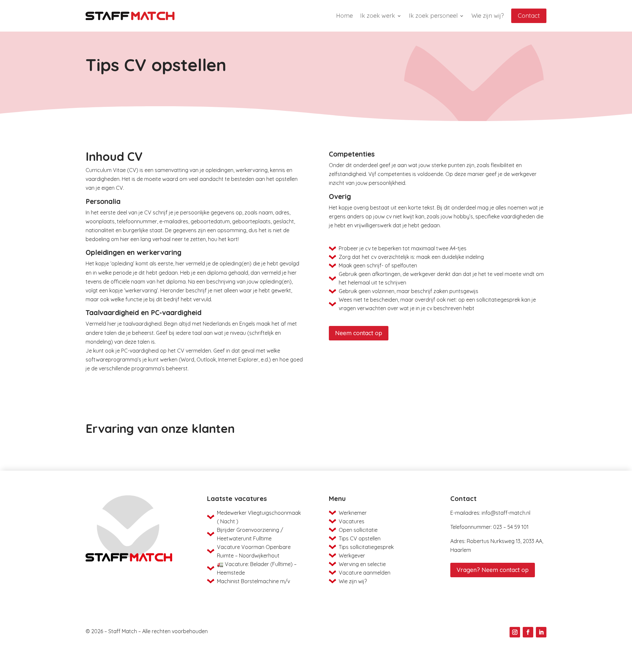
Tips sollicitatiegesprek (366, 547)
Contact (529, 15)
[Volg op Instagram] (515, 632)
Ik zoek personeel (433, 15)
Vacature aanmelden (364, 572)
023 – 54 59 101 (511, 527)
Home (344, 15)
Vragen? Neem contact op (493, 570)
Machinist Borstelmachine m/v (253, 581)
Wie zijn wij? (487, 15)
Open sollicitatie (358, 530)
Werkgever (352, 555)
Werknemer (353, 512)
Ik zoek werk (377, 15)
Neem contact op (358, 333)
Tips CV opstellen (360, 538)
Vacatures (351, 521)
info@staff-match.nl (506, 512)
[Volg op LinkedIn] (541, 632)
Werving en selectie (362, 564)
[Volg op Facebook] (528, 632)
